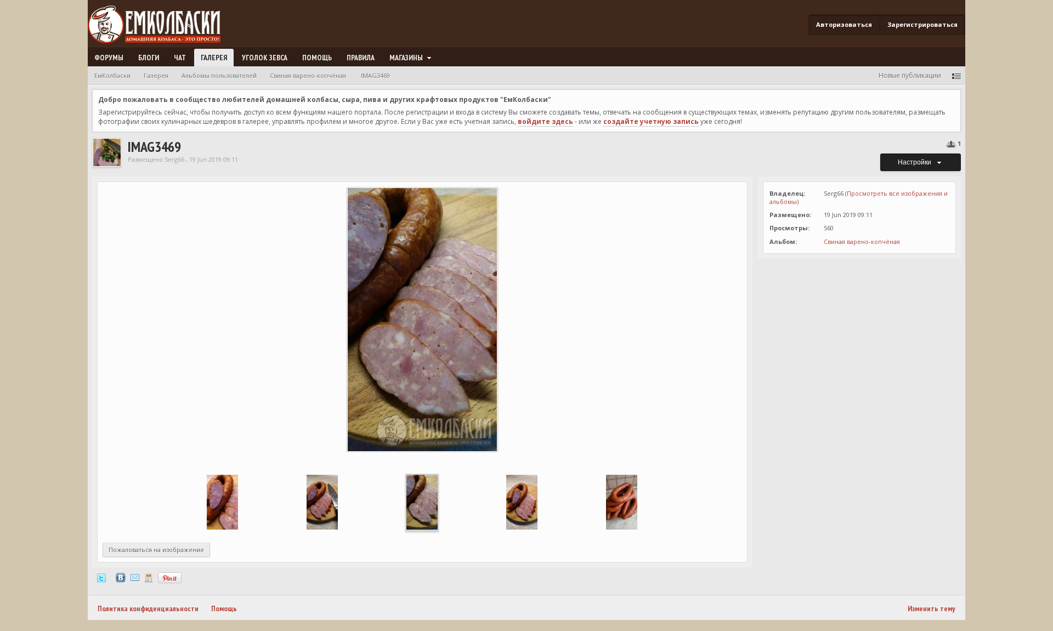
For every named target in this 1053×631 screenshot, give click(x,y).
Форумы (108, 57)
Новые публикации (910, 75)
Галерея (214, 57)
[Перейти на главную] (158, 25)
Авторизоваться (844, 24)
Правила (361, 57)
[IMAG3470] (322, 501)
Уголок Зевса (264, 57)
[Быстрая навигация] (956, 75)
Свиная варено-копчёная (862, 241)
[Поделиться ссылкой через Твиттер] (101, 577)
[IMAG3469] (422, 501)
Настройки (916, 162)
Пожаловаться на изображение (156, 549)
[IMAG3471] (222, 501)
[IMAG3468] (521, 501)
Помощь (317, 57)
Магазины (406, 57)
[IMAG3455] (621, 501)
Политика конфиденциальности (148, 608)
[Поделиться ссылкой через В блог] (148, 577)
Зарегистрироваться (922, 24)
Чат (180, 57)
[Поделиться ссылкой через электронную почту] (135, 577)
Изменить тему (931, 608)
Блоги (148, 57)
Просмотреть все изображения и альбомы (858, 197)
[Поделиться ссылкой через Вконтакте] (121, 577)
